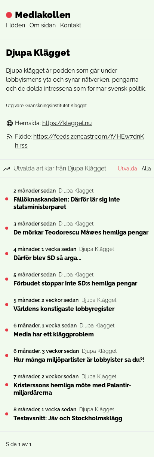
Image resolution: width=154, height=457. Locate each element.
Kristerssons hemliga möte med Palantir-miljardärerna (72, 389)
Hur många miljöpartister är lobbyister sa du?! (79, 359)
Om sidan (43, 25)
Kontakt (70, 25)
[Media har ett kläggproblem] (6, 330)
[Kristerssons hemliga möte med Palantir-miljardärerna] (6, 384)
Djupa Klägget (76, 191)
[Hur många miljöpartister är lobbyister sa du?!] (6, 355)
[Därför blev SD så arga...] (6, 253)
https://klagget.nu (67, 123)
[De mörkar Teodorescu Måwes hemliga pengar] (6, 228)
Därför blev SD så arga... (47, 257)
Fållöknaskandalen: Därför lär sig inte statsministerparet (66, 203)
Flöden (15, 25)
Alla (146, 169)
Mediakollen (43, 14)
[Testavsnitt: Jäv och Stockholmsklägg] (6, 413)
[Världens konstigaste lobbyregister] (6, 304)
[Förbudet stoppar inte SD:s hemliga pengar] (6, 279)
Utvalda (127, 169)
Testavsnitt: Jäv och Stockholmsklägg (67, 418)
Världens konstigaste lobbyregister (63, 308)
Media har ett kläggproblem (53, 334)
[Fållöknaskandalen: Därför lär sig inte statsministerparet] (6, 198)
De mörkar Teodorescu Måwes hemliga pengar (80, 232)
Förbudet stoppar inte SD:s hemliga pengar (75, 283)
